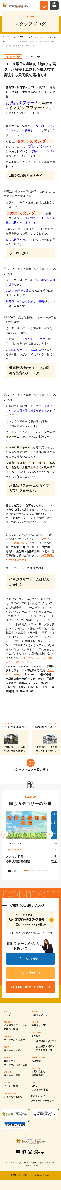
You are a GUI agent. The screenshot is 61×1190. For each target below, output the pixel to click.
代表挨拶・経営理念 (46, 1041)
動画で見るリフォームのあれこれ (15, 1063)
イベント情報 (11, 1086)
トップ (7, 1014)
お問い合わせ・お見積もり (40, 1073)
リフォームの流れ (13, 1050)
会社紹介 (36, 1036)
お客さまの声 (39, 1025)
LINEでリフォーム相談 (40, 1087)
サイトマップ (38, 1096)
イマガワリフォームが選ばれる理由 (15, 1027)
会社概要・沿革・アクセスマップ (45, 1048)
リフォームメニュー (14, 1039)
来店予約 (36, 1061)
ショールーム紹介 (13, 1096)
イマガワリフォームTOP (12, 37)
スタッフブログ (35, 37)
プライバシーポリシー (42, 1101)
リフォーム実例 (12, 1075)
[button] (49, 834)
